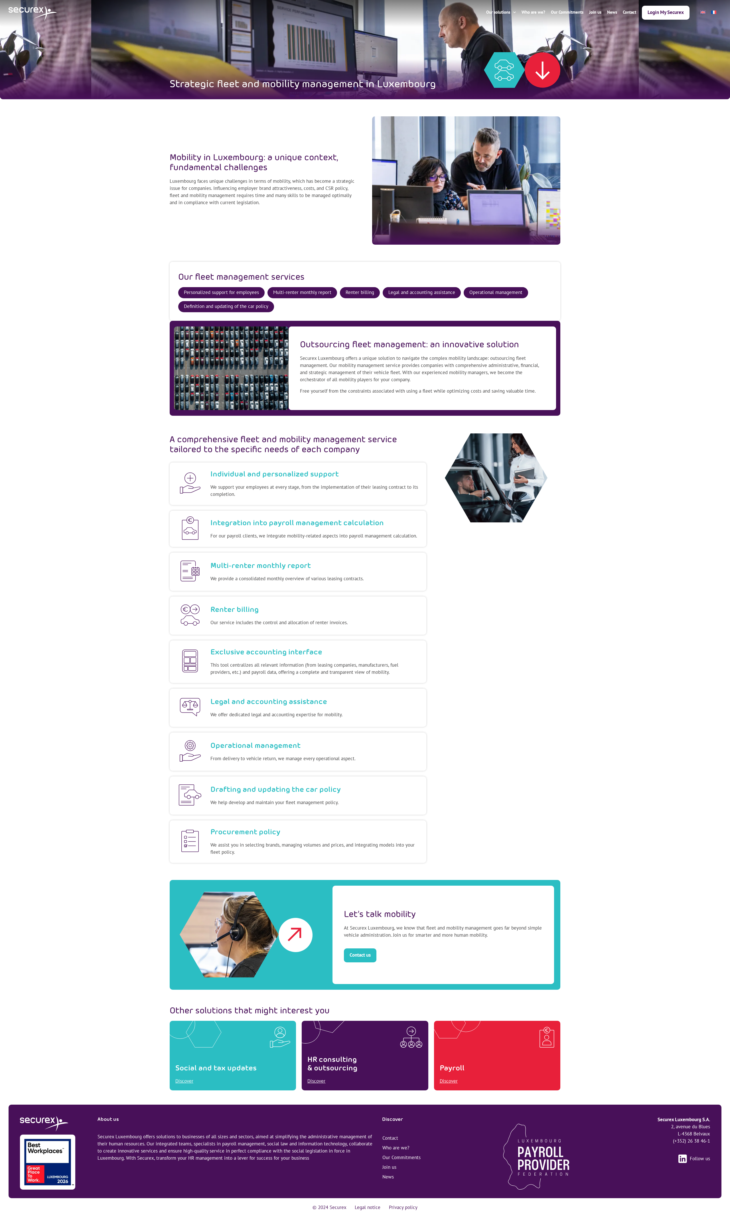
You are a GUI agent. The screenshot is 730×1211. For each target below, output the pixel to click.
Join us (595, 12)
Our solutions (498, 12)
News (612, 12)
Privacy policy (403, 1207)
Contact (629, 12)
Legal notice (367, 1207)
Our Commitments (567, 12)
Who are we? (533, 12)
